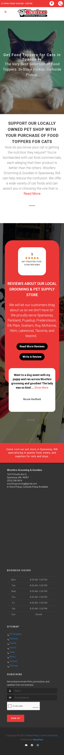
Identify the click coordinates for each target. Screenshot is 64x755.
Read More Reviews (32, 346)
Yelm (13, 331)
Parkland (14, 320)
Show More (41, 387)
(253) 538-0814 (14, 480)
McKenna (49, 325)
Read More (32, 194)
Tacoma (41, 331)
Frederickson (46, 320)
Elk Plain (13, 325)
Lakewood (26, 331)
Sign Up (15, 718)
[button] (28, 420)
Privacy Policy (32, 735)
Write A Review (32, 356)
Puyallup (28, 320)
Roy (37, 325)
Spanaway (45, 315)
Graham (27, 325)
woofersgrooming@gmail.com (22, 483)
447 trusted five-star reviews (32, 263)
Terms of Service (48, 735)
